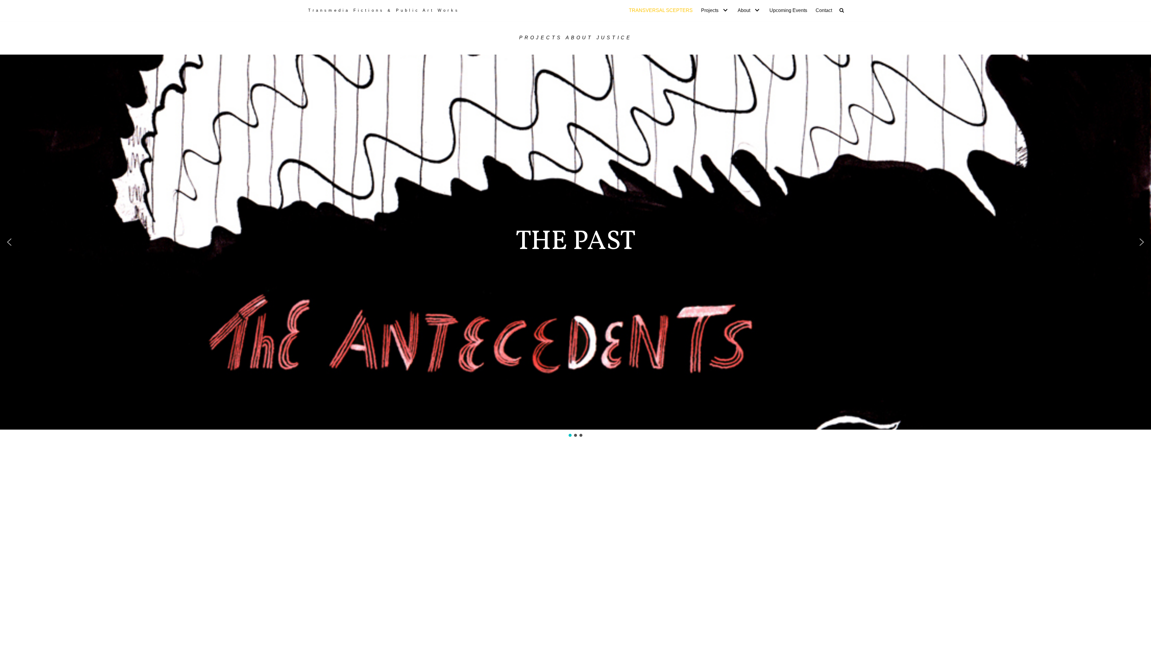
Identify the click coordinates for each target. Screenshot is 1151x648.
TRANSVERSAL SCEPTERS (661, 10)
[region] (575, 246)
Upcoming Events (788, 10)
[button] (724, 10)
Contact (824, 10)
